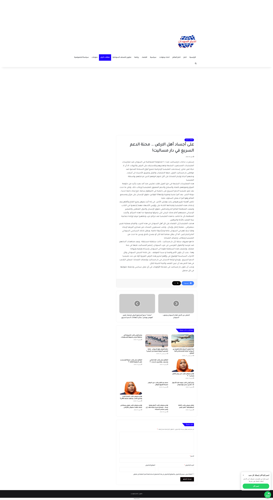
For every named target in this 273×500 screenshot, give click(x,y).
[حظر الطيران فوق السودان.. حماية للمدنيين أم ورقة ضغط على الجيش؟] (156, 340)
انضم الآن (256, 486)
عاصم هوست (134, 494)
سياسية (153, 57)
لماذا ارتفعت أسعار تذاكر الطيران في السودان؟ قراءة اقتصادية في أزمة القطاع (183, 351)
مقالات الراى (105, 57)
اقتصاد (144, 57)
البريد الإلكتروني (189, 465)
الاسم (192, 456)
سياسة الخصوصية (81, 57)
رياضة (136, 57)
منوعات (94, 57)
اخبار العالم (176, 57)
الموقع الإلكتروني (150, 465)
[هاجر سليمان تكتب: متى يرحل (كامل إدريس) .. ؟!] (182, 365)
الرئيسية (193, 57)
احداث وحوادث (164, 57)
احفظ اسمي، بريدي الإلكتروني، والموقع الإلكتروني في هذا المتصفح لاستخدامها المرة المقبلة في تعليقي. (162, 474)
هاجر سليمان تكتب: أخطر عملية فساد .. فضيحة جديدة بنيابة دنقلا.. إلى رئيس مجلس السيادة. (157, 407)
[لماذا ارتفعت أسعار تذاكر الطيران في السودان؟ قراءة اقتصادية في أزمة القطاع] (182, 340)
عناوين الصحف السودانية (122, 57)
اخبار (185, 57)
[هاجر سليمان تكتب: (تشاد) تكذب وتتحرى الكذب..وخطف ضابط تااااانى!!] (130, 388)
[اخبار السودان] (186, 42)
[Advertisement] (136, 15)
